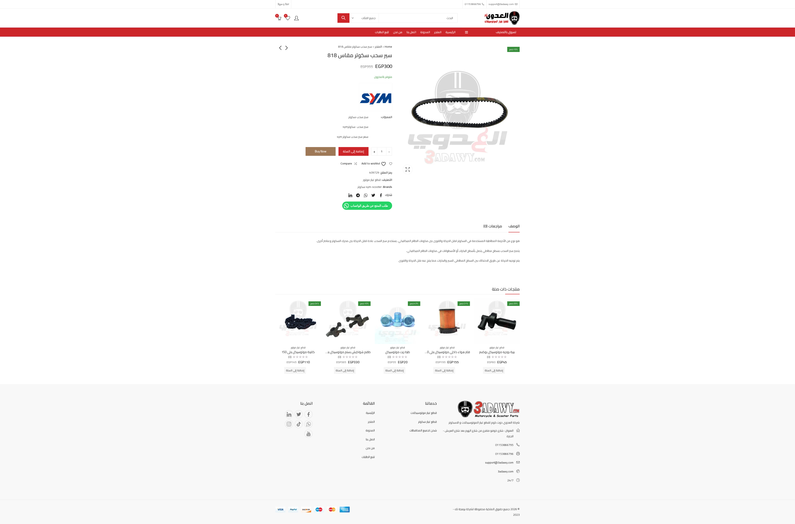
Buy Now (320, 151)
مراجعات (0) (492, 226)
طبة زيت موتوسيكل (397, 352)
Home (388, 46)
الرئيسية (370, 412)
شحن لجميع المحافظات (423, 430)
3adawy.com (505, 471)
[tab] (514, 226)
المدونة (370, 430)
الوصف (514, 226)
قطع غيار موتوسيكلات (424, 412)
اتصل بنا (370, 439)
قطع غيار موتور (372, 179)
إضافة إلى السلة (353, 151)
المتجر (378, 46)
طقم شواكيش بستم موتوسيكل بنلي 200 (345, 352)
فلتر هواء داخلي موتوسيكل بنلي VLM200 (444, 352)
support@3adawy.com (499, 462)
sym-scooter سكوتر (370, 187)
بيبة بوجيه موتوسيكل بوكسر (497, 352)
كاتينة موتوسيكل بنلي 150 (298, 352)
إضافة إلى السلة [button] (494, 370)
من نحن (370, 448)
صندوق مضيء (407, 169)
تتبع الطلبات (368, 457)
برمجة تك (460, 509)
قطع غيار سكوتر (427, 421)
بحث (343, 18)
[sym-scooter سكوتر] (375, 97)
